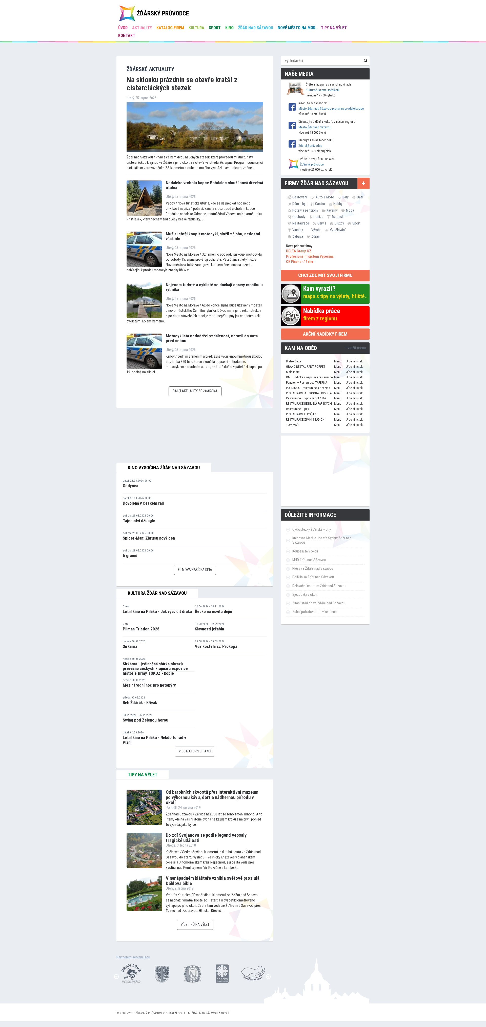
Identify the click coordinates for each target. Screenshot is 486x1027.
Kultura (196, 27)
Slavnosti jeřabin (209, 628)
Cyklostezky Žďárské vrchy (311, 529)
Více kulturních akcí (195, 751)
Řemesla (338, 217)
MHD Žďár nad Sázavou (309, 560)
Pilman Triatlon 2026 (141, 628)
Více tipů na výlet (195, 924)
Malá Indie (292, 372)
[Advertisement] (325, 471)
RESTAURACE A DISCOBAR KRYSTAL (309, 393)
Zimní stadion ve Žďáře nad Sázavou (318, 603)
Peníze (318, 217)
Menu (337, 361)
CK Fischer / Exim (299, 262)
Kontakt (126, 35)
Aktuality (142, 27)
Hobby (337, 204)
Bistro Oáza (293, 361)
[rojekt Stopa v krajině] (249, 973)
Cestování (299, 197)
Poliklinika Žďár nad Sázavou (313, 577)
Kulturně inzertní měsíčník (322, 90)
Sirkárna (130, 646)
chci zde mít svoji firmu (325, 275)
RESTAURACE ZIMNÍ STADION (305, 419)
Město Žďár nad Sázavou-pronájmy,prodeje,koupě (331, 108)
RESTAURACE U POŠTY (301, 414)
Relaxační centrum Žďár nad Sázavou (319, 586)
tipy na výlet (142, 774)
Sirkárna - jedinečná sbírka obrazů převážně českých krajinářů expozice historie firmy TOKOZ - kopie (155, 668)
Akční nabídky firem (325, 334)
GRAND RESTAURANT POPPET (305, 366)
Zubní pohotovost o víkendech (314, 612)
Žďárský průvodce (310, 146)
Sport (215, 27)
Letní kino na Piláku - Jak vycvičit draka (157, 611)
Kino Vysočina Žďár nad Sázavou (164, 467)
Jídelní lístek (354, 361)
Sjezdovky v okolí (304, 594)
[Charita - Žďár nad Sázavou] (219, 973)
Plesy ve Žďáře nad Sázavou (312, 568)
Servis (321, 223)
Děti (360, 197)
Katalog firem (170, 27)
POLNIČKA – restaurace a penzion (308, 388)
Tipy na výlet (334, 27)
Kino (229, 27)
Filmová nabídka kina (195, 570)
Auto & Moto (324, 197)
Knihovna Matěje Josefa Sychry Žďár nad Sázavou (321, 540)
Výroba (316, 230)
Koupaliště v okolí (305, 551)
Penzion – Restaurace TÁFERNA (306, 382)
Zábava (297, 236)
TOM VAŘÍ (292, 425)
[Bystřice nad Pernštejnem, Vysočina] (128, 973)
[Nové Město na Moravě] (189, 973)
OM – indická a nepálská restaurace (309, 377)
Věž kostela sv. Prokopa (216, 646)
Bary (345, 197)
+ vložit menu (355, 347)
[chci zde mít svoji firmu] (363, 183)
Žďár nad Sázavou (255, 27)
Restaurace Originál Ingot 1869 (306, 398)
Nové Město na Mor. (297, 27)
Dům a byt (299, 204)
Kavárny (332, 210)
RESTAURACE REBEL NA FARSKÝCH (309, 403)
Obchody (298, 217)
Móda (350, 210)
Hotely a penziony (305, 210)
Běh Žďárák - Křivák (140, 702)
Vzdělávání (338, 230)
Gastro (320, 204)
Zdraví (315, 236)
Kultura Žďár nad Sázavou (157, 593)
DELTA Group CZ (298, 251)
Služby (339, 223)
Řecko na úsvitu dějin (213, 611)
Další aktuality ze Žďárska (195, 391)
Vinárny (297, 230)
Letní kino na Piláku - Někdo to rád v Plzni (154, 740)
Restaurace (300, 223)
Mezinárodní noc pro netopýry (149, 685)
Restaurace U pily (297, 409)
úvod (123, 27)
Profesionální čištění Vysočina (310, 256)
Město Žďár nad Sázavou (314, 127)
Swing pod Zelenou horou (145, 720)
